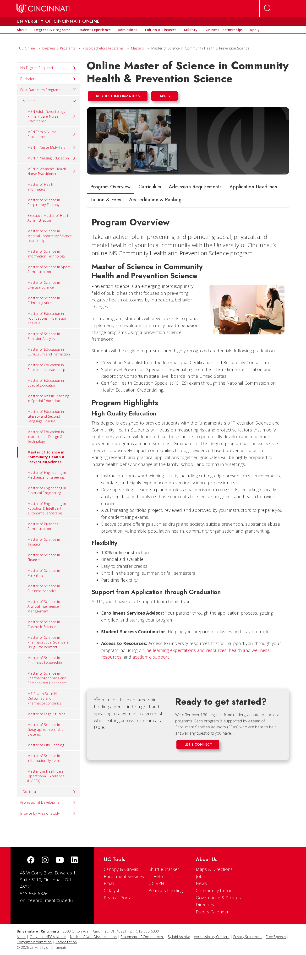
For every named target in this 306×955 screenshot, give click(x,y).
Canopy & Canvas (121, 869)
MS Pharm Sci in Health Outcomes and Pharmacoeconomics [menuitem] (46, 698)
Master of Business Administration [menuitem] (42, 526)
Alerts (21, 936)
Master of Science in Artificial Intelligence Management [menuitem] (43, 606)
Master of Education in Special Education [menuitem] (45, 382)
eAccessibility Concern (212, 936)
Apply (165, 96)
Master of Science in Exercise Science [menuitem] (43, 284)
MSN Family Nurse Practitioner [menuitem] (41, 134)
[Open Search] (267, 8)
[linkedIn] (74, 860)
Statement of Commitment (142, 936)
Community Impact (215, 890)
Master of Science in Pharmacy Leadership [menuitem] (44, 660)
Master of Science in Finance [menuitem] (43, 557)
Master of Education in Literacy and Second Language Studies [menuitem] (45, 416)
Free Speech (276, 936)
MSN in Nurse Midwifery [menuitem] (46, 147)
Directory (205, 904)
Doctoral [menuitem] (30, 791)
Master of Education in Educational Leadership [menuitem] (46, 367)
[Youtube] (59, 860)
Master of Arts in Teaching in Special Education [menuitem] (48, 398)
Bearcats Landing (165, 890)
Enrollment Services (124, 876)
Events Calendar (212, 912)
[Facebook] (31, 860)
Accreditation (66, 942)
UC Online (27, 48)
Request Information (118, 96)
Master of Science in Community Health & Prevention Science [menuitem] (46, 457)
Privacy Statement (247, 936)
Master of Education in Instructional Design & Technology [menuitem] (45, 437)
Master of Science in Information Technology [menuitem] (46, 253)
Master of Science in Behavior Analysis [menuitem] (43, 336)
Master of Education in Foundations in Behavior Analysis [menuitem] (46, 318)
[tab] (110, 188)
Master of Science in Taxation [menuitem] (43, 541)
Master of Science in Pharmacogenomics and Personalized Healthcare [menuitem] (47, 678)
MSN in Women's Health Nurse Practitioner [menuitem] (46, 171)
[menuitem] (22, 29)
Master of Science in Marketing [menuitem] (43, 573)
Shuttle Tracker (163, 869)
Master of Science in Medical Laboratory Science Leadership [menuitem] (49, 236)
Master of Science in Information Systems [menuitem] (44, 758)
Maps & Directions (214, 869)
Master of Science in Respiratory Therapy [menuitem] (43, 202)
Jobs (200, 876)
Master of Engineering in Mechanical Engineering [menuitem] (46, 475)
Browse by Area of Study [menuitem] (40, 813)
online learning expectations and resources (183, 650)
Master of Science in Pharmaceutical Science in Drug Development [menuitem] (48, 642)
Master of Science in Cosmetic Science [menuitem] (43, 624)
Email (109, 883)
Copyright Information (34, 942)
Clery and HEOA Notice (48, 936)
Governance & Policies (218, 897)
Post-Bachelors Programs (103, 48)
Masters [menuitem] (29, 100)
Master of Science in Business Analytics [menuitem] (43, 588)
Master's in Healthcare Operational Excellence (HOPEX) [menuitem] (46, 776)
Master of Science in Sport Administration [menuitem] (48, 269)
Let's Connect (198, 744)
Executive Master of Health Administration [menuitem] (49, 218)
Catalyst (111, 890)
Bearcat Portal (118, 897)
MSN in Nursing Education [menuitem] (48, 158)
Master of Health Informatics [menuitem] (41, 186)
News (201, 883)
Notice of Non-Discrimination (93, 936)
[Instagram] (45, 860)
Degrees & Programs (58, 48)
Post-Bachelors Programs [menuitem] (40, 89)
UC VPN (156, 883)
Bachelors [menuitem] (28, 78)
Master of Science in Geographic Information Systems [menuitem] (46, 729)
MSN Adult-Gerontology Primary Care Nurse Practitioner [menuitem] (46, 116)
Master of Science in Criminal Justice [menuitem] (43, 300)
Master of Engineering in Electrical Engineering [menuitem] (46, 490)
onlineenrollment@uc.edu (46, 900)
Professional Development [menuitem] (41, 802)
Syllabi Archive (179, 936)
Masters (137, 48)
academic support (151, 657)
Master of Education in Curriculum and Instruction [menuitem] (48, 351)
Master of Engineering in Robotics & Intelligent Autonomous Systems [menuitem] (46, 508)
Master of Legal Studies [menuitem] (46, 714)
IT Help (155, 876)
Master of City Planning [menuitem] (45, 745)
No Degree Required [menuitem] (36, 67)
